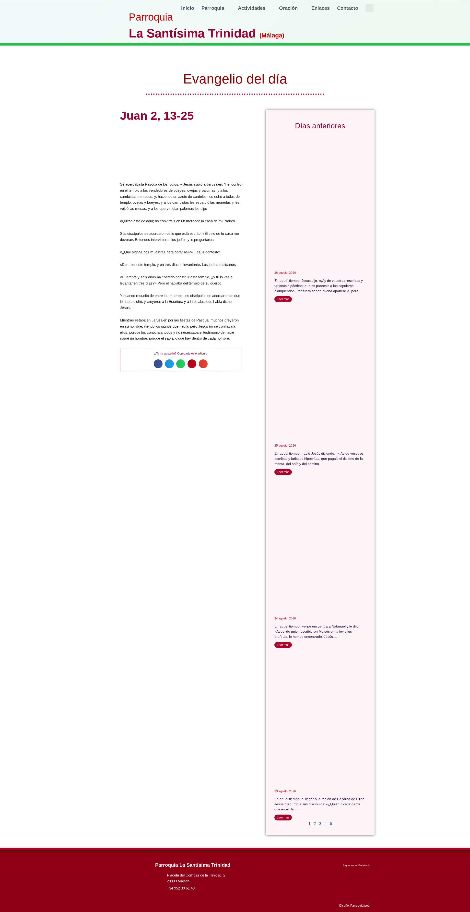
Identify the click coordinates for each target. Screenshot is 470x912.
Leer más (283, 299)
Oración (288, 8)
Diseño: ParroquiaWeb (354, 905)
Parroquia (212, 8)
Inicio (187, 8)
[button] (369, 8)
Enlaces (320, 8)
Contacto (347, 8)
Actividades (251, 8)
